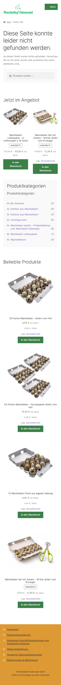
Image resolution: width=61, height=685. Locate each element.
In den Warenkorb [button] (16, 164)
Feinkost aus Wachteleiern (24, 214)
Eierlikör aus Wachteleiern (24, 208)
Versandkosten (48, 161)
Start (9, 22)
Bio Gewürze (17, 203)
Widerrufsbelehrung (17, 649)
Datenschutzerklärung (18, 634)
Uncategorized (18, 219)
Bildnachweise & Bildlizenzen (22, 660)
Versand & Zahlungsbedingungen (24, 654)
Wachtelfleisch (18, 239)
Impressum (13, 629)
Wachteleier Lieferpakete (23, 234)
